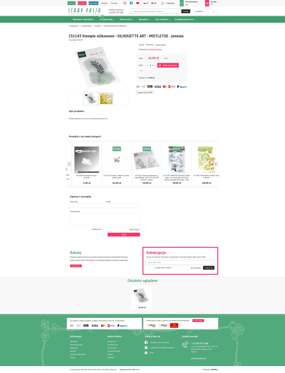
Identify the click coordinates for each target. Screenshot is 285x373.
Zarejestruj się (112, 344)
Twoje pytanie (75, 211)
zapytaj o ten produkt (145, 92)
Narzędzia (143, 19)
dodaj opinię (160, 45)
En (155, 3)
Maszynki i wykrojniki (83, 19)
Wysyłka (104, 3)
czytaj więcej (76, 266)
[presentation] (69, 164)
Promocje (82, 3)
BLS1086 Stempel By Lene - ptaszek (82, 176)
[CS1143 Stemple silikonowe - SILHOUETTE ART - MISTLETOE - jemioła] (99, 67)
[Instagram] (124, 3)
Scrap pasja (84, 11)
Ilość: (141, 65)
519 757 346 (199, 343)
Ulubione (110, 357)
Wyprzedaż (94, 3)
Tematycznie (79, 25)
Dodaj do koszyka (170, 65)
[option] (99, 66)
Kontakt (114, 3)
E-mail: (108, 202)
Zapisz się (208, 268)
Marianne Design (155, 49)
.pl (214, 369)
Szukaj (185, 11)
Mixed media (126, 19)
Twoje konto (112, 348)
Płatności (73, 341)
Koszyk (110, 354)
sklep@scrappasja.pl (116, 10)
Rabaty (72, 357)
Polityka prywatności (78, 354)
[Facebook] (131, 3)
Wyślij (123, 235)
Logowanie (170, 3)
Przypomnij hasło (113, 351)
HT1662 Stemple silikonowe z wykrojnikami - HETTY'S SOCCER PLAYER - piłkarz (142, 177)
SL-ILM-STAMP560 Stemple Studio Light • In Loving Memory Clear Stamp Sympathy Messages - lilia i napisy (172, 178)
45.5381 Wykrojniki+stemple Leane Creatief (202, 176)
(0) (214, 3)
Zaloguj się (111, 341)
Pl (147, 3)
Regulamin (74, 348)
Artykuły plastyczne (184, 19)
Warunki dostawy (76, 344)
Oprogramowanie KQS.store (129, 369)
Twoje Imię (74, 202)
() (191, 3)
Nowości (71, 3)
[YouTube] (137, 3)
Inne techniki (161, 19)
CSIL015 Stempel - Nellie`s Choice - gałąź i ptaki (112, 176)
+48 (116, 12)
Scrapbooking (106, 19)
